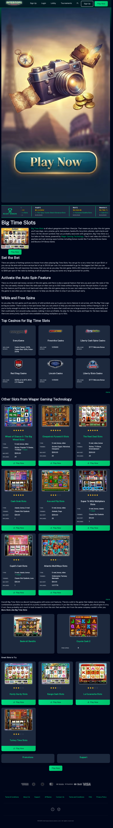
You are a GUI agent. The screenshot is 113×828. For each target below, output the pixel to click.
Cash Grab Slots (94, 213)
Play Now (101, 4)
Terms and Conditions (76, 797)
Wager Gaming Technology (72, 236)
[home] (15, 6)
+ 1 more (24, 450)
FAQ (90, 797)
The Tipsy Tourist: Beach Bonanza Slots (38, 213)
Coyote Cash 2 (83, 641)
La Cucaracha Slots (92, 694)
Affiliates (48, 797)
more (108, 392)
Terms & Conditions (12, 797)
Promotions (27, 757)
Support (83, 757)
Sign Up (33, 3)
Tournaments (66, 3)
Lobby (53, 3)
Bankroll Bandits (28, 641)
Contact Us (60, 797)
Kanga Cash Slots (55, 694)
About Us (26, 797)
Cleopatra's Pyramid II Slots (55, 436)
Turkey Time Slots (18, 740)
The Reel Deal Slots (93, 436)
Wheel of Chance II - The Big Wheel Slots (18, 438)
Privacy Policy (101, 797)
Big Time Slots (37, 228)
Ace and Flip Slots (55, 501)
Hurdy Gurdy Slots (19, 694)
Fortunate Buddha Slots (70, 213)
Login (43, 3)
